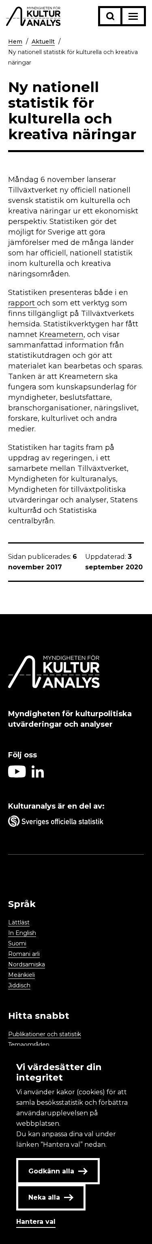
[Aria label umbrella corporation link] (76, 822)
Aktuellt (43, 41)
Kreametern (61, 334)
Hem (15, 41)
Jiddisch (19, 985)
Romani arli (24, 954)
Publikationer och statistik (44, 1034)
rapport (22, 303)
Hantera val (36, 1221)
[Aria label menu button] (133, 16)
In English (22, 933)
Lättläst (19, 922)
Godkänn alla (51, 1171)
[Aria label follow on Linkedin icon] (38, 775)
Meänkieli (21, 974)
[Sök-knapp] (110, 16)
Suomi (17, 943)
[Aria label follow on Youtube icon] (17, 775)
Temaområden (28, 1044)
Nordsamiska (26, 964)
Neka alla (44, 1197)
